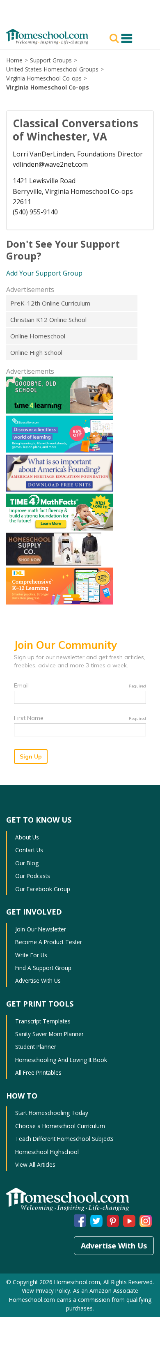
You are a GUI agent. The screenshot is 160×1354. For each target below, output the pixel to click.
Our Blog (27, 863)
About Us (27, 837)
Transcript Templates (43, 1021)
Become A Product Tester (48, 942)
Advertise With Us (38, 980)
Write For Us (31, 955)
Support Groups (51, 60)
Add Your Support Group (44, 273)
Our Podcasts (32, 876)
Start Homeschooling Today (51, 1113)
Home (14, 60)
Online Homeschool (37, 336)
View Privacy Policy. (47, 1290)
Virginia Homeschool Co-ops (44, 78)
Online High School (36, 352)
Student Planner (35, 1047)
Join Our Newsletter (40, 929)
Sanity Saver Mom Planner (49, 1034)
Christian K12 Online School (48, 319)
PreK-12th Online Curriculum (50, 303)
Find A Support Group (43, 968)
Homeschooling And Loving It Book (61, 1060)
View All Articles (35, 1164)
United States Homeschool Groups (52, 69)
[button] (115, 37)
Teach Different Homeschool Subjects (64, 1139)
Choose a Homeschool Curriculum (60, 1126)
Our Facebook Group (42, 889)
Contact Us (29, 850)
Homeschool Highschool (47, 1152)
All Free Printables (38, 1072)
